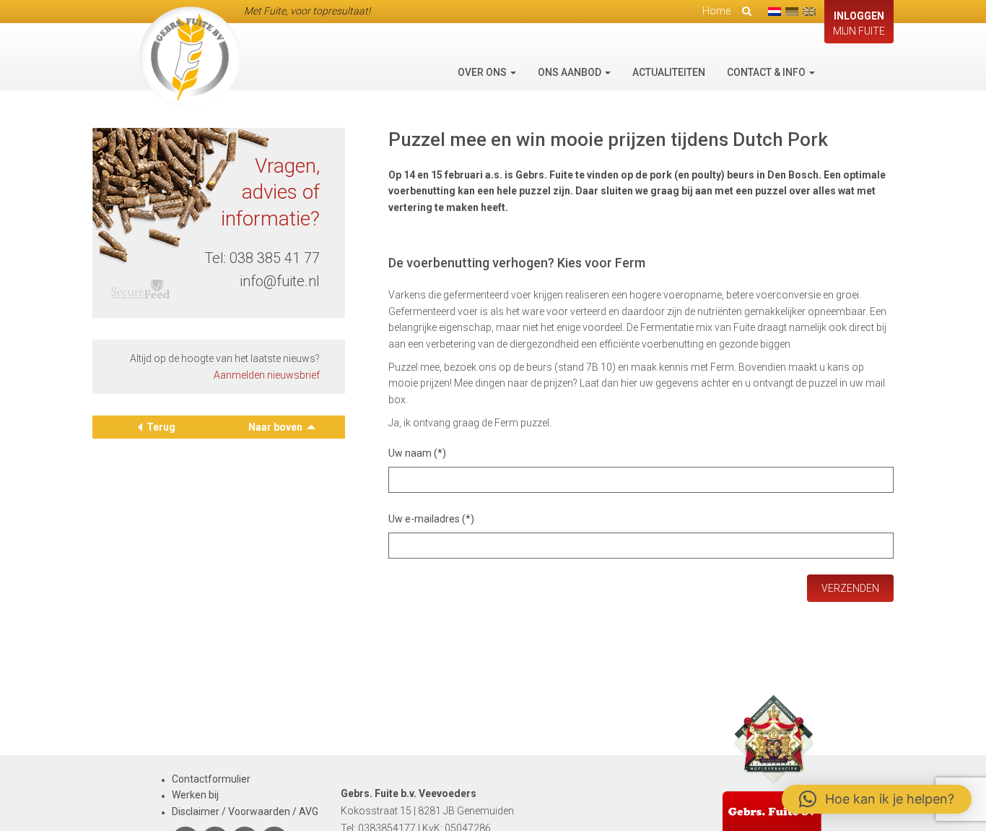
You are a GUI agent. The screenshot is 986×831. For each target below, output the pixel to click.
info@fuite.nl (280, 281)
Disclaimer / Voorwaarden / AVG (245, 811)
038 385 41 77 (275, 258)
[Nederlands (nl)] (774, 11)
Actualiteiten (668, 72)
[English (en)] (809, 11)
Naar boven (276, 427)
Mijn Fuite (859, 23)
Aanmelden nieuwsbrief (267, 375)
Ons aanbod (570, 72)
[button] (877, 799)
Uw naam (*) (417, 453)
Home (716, 11)
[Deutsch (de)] (791, 11)
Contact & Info (767, 72)
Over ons (483, 72)
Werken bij (195, 795)
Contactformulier (211, 779)
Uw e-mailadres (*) (431, 519)
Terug (161, 427)
